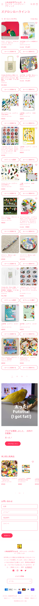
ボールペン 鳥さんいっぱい (8, 255)
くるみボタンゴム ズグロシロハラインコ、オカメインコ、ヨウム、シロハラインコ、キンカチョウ (28, 289)
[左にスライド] (16, 493)
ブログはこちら (13, 443)
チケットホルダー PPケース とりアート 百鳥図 (10, 217)
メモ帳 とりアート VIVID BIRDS (27, 184)
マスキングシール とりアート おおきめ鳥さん (10, 184)
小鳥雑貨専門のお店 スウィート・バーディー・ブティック (22, 596)
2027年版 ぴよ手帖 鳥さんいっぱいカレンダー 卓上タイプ (29, 75)
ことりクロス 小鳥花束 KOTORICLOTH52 (25, 479)
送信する (7, 535)
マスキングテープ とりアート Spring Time (9, 479)
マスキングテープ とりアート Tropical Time (28, 358)
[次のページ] (27, 376)
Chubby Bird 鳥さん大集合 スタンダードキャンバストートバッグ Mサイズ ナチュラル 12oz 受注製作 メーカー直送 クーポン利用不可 (10, 77)
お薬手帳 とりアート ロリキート (10, 324)
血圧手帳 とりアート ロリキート (28, 324)
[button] (2, 4)
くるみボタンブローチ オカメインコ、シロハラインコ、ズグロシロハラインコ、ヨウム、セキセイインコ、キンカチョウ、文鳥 (10, 149)
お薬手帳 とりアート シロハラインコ (28, 147)
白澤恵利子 (28, 567)
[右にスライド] (23, 493)
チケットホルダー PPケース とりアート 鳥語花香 (10, 358)
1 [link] (12, 376)
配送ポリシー (34, 598)
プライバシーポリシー (17, 598)
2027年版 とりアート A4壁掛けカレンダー (28, 42)
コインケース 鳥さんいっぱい (28, 255)
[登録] (30, 581)
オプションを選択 (10, 160)
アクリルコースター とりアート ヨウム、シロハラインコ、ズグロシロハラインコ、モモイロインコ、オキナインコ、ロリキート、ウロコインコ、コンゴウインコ (29, 219)
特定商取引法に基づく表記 (20, 601)
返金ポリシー (7, 598)
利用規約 (27, 598)
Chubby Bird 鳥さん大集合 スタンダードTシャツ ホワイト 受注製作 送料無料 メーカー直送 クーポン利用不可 (10, 289)
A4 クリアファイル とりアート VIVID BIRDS (10, 113)
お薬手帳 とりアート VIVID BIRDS (28, 113)
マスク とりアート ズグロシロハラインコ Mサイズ (10, 42)
